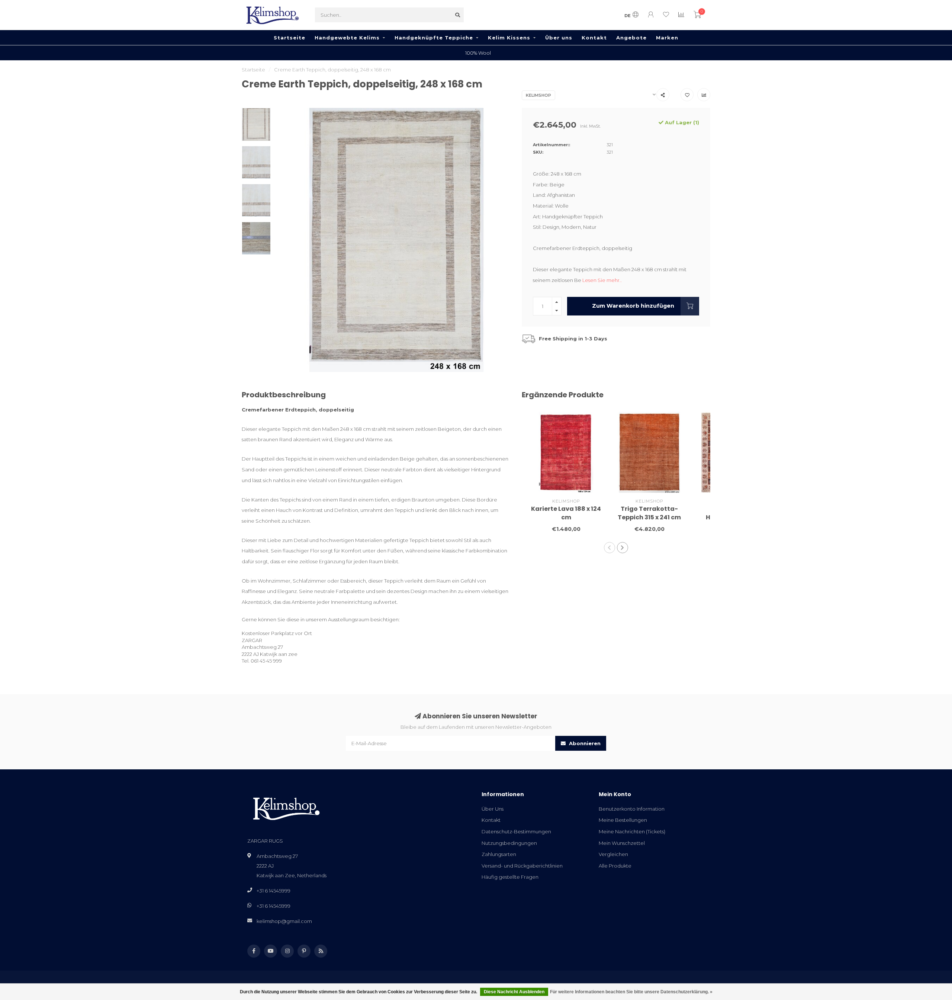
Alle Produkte (615, 866)
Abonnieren (584, 743)
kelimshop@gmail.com (284, 921)
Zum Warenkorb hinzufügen (633, 305)
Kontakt (594, 38)
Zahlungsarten (499, 854)
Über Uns (493, 809)
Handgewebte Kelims (347, 38)
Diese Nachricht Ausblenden (514, 991)
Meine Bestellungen (623, 820)
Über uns (558, 38)
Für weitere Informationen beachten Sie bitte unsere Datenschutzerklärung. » (631, 991)
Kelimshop (538, 95)
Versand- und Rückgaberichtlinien (522, 866)
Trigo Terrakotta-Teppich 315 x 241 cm (649, 513)
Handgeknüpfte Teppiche (434, 38)
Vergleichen (613, 854)
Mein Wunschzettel (622, 843)
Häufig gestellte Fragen (510, 877)
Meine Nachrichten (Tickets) (632, 831)
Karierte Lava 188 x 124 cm (566, 513)
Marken (667, 38)
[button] (609, 547)
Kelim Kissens (509, 38)
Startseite (289, 38)
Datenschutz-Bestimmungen (516, 831)
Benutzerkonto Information (632, 809)
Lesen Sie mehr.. (602, 280)
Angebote (631, 38)
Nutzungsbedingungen (509, 843)
